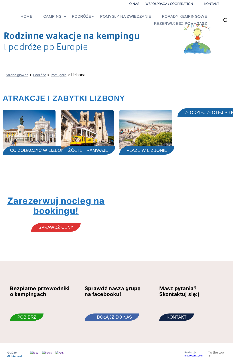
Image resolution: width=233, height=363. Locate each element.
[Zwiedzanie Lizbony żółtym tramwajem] (87, 129)
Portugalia (58, 75)
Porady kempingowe (184, 16)
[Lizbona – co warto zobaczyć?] (29, 129)
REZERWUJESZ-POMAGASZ (180, 23)
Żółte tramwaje (88, 150)
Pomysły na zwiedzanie (125, 16)
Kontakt (211, 4)
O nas (134, 4)
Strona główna (17, 75)
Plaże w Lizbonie (147, 150)
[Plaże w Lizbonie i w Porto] (145, 129)
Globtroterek (15, 356)
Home (26, 16)
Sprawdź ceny (55, 227)
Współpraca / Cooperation (169, 4)
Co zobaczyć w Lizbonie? (40, 150)
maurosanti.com (193, 355)
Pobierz (26, 317)
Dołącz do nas (114, 317)
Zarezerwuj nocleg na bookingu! (56, 205)
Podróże (81, 16)
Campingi (53, 16)
